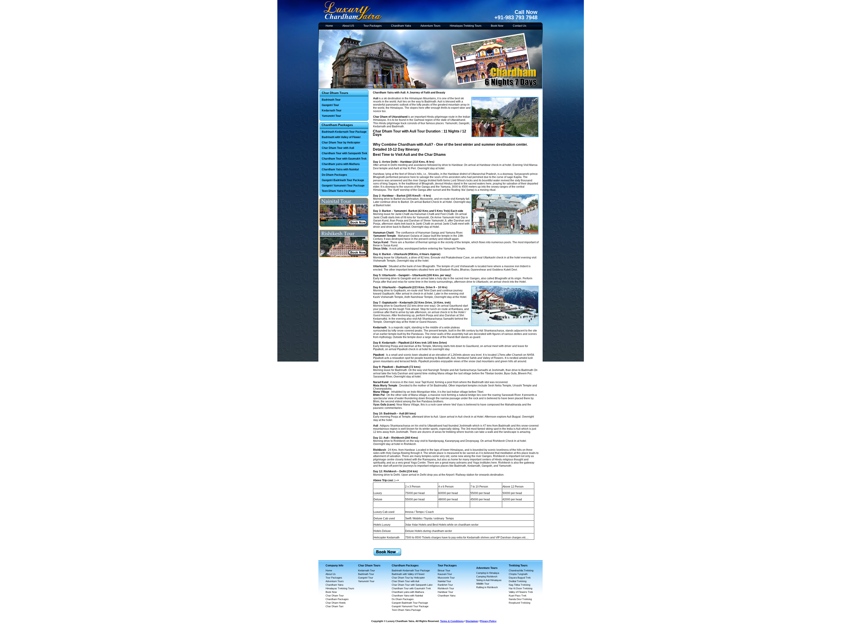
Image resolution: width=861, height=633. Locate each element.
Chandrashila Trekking (521, 570)
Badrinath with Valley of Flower (341, 137)
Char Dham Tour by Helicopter (341, 142)
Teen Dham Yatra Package (338, 191)
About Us (331, 574)
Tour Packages (372, 25)
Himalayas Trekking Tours (465, 25)
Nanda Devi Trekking (520, 599)
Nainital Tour (444, 581)
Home (329, 25)
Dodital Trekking (517, 581)
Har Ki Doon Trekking (520, 588)
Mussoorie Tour (446, 577)
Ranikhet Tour (445, 584)
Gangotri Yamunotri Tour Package (343, 185)
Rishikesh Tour (446, 588)
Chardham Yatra (401, 25)
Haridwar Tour (445, 592)
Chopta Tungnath (518, 574)
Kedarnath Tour (331, 110)
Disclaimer (472, 621)
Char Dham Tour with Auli (338, 148)
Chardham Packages (337, 599)
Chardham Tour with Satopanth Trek (344, 153)
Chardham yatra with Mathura (341, 164)
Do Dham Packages (334, 174)
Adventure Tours (430, 25)
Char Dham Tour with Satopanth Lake (412, 584)
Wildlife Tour (482, 583)
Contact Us (519, 25)
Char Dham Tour (335, 595)
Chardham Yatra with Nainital (340, 169)
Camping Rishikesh (486, 576)
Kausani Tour (445, 574)
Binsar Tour (444, 570)
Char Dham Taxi (334, 606)
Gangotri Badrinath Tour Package (343, 180)
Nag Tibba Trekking (519, 584)
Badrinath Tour (331, 99)
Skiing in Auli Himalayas (489, 580)
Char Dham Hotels (336, 602)
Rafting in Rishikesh (487, 587)
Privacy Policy (488, 621)
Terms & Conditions (452, 621)
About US (348, 25)
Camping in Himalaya (487, 573)
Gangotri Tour (330, 105)
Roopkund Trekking (519, 602)
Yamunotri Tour (331, 115)
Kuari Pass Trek (517, 595)
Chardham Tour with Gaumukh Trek (344, 158)
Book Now (497, 25)
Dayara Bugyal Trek (520, 577)
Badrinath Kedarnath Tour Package (344, 131)
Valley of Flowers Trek (521, 592)
